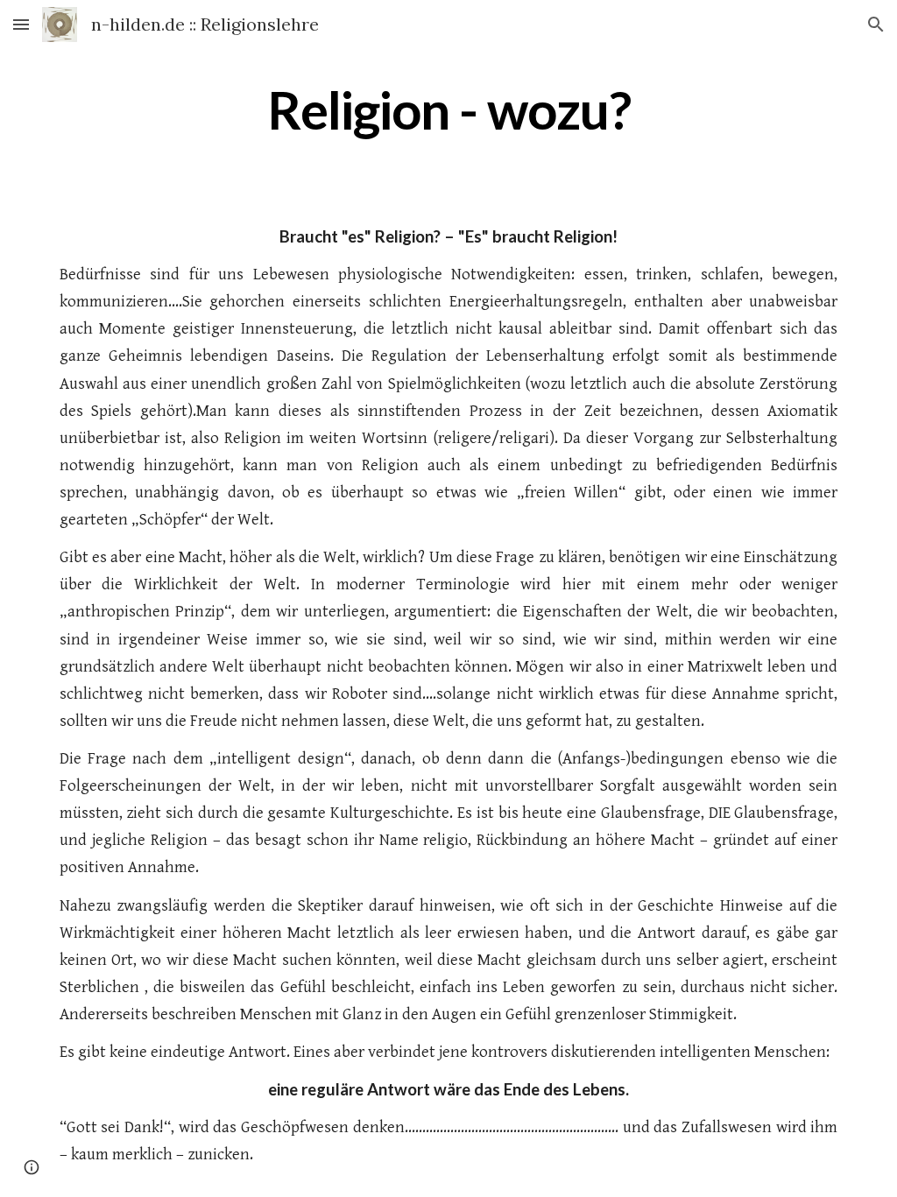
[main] (449, 110)
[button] (21, 24)
